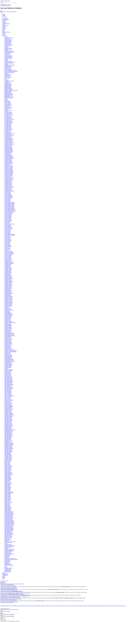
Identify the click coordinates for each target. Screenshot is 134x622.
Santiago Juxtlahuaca (8, 478)
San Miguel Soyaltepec (8, 298)
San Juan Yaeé (7, 247)
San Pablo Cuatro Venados (9, 310)
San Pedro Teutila (7, 346)
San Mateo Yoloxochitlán (9, 278)
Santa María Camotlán (8, 412)
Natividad (6, 99)
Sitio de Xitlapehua (8, 539)
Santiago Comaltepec (8, 470)
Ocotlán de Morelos (8, 104)
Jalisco (4, 30)
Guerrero (4, 28)
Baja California (5, 18)
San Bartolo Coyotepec (8, 144)
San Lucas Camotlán (8, 255)
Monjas (6, 98)
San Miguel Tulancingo (8, 305)
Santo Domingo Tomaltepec (9, 524)
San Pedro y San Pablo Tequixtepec (10, 351)
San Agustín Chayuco (8, 113)
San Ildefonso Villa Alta (9, 183)
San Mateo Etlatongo (8, 271)
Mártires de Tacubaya (8, 93)
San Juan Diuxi (7, 222)
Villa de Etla (7, 557)
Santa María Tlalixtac (8, 449)
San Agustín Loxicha (8, 116)
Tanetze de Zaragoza (8, 542)
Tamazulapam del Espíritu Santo (10, 541)
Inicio (1, 11)
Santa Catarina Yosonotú (9, 387)
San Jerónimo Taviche (8, 189)
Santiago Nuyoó (7, 490)
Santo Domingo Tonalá (8, 525)
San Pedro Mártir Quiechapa (9, 332)
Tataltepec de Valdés (8, 544)
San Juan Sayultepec (8, 240)
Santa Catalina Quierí (8, 376)
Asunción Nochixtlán (8, 42)
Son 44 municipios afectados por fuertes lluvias (8, 585)
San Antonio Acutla (8, 136)
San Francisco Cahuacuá (9, 165)
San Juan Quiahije (8, 238)
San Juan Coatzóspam (8, 216)
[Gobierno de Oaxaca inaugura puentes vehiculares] (9, 590)
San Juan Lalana (7, 232)
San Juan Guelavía (8, 224)
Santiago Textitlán (8, 499)
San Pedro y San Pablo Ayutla (10, 349)
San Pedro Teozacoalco (8, 345)
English (4, 15)
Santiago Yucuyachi (8, 508)
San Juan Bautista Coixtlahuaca (10, 203)
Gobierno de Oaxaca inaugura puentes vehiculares (8, 588)
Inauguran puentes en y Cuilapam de (12, 594)
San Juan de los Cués (8, 220)
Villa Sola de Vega (8, 563)
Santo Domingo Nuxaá (8, 517)
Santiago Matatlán (8, 484)
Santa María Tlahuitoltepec (9, 448)
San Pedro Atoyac (8, 319)
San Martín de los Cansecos (9, 262)
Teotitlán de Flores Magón (9, 546)
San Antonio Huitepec (8, 138)
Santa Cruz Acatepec (8, 389)
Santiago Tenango (8, 495)
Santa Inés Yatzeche (8, 404)
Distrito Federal (5, 25)
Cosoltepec (6, 60)
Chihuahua (4, 22)
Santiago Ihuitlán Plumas (9, 473)
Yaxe (5, 566)
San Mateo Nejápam (8, 272)
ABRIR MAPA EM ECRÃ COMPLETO (7, 614)
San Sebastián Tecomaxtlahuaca (10, 361)
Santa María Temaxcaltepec (9, 444)
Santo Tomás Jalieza (8, 531)
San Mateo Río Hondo (8, 275)
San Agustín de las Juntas (9, 114)
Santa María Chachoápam (9, 413)
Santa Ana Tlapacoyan (8, 373)
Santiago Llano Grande (8, 483)
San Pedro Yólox (7, 353)
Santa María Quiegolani (8, 440)
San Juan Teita (7, 243)
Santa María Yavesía (8, 454)
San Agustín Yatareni (8, 118)
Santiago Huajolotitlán (8, 472)
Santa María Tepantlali (8, 446)
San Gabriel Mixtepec (8, 180)
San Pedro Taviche (8, 344)
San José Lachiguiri (8, 198)
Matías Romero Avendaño (9, 94)
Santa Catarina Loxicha (8, 380)
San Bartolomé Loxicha (8, 148)
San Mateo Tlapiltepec (8, 277)
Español (4, 14)
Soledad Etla (7, 540)
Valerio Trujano (7, 556)
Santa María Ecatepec (8, 422)
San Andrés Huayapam (8, 122)
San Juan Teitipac (7, 244)
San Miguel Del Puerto (8, 287)
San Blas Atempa (7, 153)
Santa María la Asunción (9, 431)
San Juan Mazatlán (8, 233)
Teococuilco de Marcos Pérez (9, 545)
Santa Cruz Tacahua (8, 396)
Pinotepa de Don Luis (8, 105)
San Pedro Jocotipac (8, 330)
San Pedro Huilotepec (8, 325)
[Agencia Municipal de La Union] (15, 605)
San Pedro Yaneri (7, 352)
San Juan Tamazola (8, 242)
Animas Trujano (7, 38)
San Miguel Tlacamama (8, 303)
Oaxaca (4, 11)
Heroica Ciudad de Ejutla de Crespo (11, 70)
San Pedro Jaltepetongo (8, 328)
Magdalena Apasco (8, 82)
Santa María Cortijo (8, 418)
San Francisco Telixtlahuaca (9, 177)
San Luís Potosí (5, 575)
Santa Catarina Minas (8, 382)
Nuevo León (5, 34)
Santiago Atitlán (7, 464)
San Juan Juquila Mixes (8, 227)
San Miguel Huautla (8, 291)
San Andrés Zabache (8, 131)
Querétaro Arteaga (6, 573)
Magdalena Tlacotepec (8, 89)
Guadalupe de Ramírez (8, 66)
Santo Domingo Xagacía (9, 527)
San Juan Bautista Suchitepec (9, 207)
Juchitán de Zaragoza (8, 77)
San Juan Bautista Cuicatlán (9, 204)
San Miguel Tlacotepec (8, 304)
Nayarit (4, 33)
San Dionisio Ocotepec (8, 159)
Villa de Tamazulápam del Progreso (10, 558)
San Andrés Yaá (7, 130)
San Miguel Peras (7, 294)
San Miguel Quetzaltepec (9, 296)
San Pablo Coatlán (8, 309)
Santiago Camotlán (8, 467)
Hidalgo (4, 29)
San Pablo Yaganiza (8, 316)
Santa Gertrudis (7, 401)
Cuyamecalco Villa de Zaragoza (10, 62)
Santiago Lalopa (7, 480)
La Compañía (7, 78)
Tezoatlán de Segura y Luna (9, 550)
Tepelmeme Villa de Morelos (9, 549)
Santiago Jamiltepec (8, 476)
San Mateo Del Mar (8, 270)
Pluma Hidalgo (7, 106)
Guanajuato (4, 27)
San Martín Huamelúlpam (9, 263)
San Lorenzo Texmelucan (9, 253)
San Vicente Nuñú (8, 367)
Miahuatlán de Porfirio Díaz (9, 96)
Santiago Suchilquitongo (9, 492)
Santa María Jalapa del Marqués (10, 429)
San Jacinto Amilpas (8, 184)
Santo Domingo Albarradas (9, 511)
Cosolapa (6, 59)
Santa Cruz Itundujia (8, 392)
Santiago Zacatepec (8, 509)
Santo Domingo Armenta (9, 512)
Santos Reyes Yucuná (8, 537)
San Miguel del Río (8, 288)
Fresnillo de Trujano (8, 65)
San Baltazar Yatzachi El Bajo (9, 143)
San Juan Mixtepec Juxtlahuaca (10, 234)
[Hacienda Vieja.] (111, 605)
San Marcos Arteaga (8, 261)
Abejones (6, 36)
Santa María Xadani (8, 452)
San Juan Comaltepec (8, 218)
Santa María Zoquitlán (8, 459)
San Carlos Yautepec (8, 154)
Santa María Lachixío (8, 432)
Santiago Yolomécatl (8, 506)
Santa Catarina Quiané (8, 383)
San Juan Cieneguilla (8, 215)
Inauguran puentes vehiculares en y (12, 591)
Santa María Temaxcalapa (9, 443)
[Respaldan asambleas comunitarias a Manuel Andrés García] (10, 598)
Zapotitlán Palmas (8, 570)
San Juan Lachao (7, 229)
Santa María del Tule (8, 421)
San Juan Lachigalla (8, 230)
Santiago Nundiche (8, 489)
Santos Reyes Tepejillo (8, 536)
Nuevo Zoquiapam (8, 102)
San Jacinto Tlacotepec (8, 185)
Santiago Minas (7, 486)
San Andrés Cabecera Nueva (9, 119)
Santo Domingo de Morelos (9, 514)
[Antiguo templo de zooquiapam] (89, 605)
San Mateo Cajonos (8, 269)
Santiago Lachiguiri (8, 479)
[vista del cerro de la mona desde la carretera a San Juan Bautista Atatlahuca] (70, 605)
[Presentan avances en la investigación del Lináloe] (9, 601)
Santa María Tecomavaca (9, 442)
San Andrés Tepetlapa (8, 129)
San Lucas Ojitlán (8, 256)
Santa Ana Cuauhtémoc (8, 370)
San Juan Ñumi (7, 236)
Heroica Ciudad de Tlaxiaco (9, 72)
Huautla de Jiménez (8, 74)
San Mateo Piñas (7, 274)
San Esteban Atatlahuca (8, 161)
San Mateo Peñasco (8, 273)
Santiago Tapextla (8, 494)
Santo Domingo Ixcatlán (9, 516)
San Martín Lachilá (8, 265)
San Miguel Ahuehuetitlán (9, 281)
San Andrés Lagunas (8, 124)
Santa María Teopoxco (8, 445)
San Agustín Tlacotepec (8, 117)
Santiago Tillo (7, 501)
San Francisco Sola (8, 176)
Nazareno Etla (7, 100)
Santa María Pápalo (8, 437)
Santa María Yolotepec (8, 455)
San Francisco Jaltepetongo (9, 172)
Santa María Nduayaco (8, 435)
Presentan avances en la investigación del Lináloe (8, 599)
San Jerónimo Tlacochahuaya (9, 190)
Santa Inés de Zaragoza (8, 402)
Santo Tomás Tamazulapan (9, 534)
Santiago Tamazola (8, 493)
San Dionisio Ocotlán (8, 160)
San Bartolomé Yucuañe (9, 150)
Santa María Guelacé (8, 423)
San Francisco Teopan (8, 178)
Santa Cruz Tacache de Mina (9, 395)
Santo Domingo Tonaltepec (9, 526)
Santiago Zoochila (8, 510)
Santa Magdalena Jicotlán (9, 409)
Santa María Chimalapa (8, 416)
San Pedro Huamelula (8, 324)
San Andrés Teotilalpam (9, 128)
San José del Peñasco (8, 194)
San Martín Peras (7, 266)
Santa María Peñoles (8, 438)
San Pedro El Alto (8, 323)
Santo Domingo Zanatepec (9, 530)
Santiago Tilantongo (8, 500)
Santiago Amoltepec (8, 460)
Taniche (6, 543)
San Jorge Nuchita (8, 191)
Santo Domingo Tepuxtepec (9, 522)
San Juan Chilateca (8, 214)
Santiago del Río (7, 471)
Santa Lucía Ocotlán (8, 408)
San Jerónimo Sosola (8, 188)
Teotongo (6, 548)
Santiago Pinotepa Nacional (9, 491)
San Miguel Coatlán (8, 286)
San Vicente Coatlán (8, 365)
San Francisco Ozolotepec (9, 175)
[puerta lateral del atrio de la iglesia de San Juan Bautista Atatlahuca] (32, 605)
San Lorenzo (7, 250)
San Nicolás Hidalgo (8, 308)
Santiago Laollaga (8, 481)
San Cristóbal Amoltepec (9, 156)
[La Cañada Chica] (47, 605)
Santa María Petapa (8, 439)
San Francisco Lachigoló (9, 173)
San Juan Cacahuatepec (8, 212)
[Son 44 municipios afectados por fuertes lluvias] (8, 587)
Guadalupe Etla (7, 67)
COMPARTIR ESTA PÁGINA (5, 5)
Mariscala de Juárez (8, 92)
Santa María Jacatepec (8, 428)
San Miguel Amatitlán (8, 283)
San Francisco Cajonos (8, 166)
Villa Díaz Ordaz (7, 561)
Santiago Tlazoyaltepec (8, 502)
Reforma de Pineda (8, 108)
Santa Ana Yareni (7, 374)
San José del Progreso (8, 195)
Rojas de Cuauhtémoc (8, 110)
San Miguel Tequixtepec (9, 301)
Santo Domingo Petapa (8, 519)
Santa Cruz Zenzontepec (9, 400)
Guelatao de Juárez (8, 68)
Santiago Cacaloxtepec (8, 466)
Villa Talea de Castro (8, 564)
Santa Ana (6, 368)
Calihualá (6, 47)
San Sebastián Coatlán (8, 357)
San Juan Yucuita (7, 249)
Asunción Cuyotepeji (8, 40)
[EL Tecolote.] (117, 605)
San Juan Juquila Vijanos (9, 228)
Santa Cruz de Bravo (8, 391)
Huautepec (6, 73)
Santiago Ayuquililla (8, 465)
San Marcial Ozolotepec (9, 260)
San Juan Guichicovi (8, 225)
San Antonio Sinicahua (8, 140)
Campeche (4, 20)
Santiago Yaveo (7, 505)
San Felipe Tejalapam (8, 163)
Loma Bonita (7, 81)
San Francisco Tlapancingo (9, 179)
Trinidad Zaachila (7, 554)
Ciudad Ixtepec (7, 53)
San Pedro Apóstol (8, 318)
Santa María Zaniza (8, 458)
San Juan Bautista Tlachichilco (10, 208)
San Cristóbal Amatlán (8, 155)
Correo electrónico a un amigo (5, 4)
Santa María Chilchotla (8, 415)
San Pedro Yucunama (8, 354)
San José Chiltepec (8, 193)
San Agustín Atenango (8, 112)
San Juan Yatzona (7, 248)
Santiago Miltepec (8, 485)
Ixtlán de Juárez (7, 76)
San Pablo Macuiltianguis (9, 314)
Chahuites (6, 49)
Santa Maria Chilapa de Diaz (9, 414)
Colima (4, 24)
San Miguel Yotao (8, 306)
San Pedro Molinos (8, 336)
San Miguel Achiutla (8, 280)
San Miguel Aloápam (8, 282)
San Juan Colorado (8, 217)
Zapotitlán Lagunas (8, 569)
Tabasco (4, 578)
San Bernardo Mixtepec (8, 152)
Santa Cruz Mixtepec (8, 393)
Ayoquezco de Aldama (8, 45)
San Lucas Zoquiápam (8, 258)
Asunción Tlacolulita (8, 44)
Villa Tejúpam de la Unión (9, 565)
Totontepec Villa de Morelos (9, 553)
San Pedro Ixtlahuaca (8, 327)
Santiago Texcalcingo (8, 498)
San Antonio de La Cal (8, 137)
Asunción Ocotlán (8, 43)
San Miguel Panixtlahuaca (9, 293)
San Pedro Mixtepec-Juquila (9, 334)
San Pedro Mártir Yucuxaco (9, 333)
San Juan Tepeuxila (8, 245)
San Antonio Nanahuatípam (9, 139)
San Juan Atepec (7, 201)
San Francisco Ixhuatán (8, 171)
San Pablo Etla (7, 311)
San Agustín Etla (7, 115)
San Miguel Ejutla (8, 289)
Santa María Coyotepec (8, 419)
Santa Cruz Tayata (8, 397)
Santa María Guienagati (8, 424)
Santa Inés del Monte (8, 403)
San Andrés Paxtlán (8, 126)
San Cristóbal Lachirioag (9, 157)
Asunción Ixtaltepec (8, 41)
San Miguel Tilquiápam (8, 302)
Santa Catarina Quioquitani (9, 384)
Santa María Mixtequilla (9, 433)
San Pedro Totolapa (8, 348)
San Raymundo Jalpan (8, 355)
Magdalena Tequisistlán (8, 88)
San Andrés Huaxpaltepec (9, 121)
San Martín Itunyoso (8, 264)
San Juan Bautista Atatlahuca (11, 11)
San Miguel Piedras (8, 295)
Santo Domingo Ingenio (9, 515)
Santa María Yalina (8, 453)
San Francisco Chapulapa (9, 167)
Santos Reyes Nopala (8, 535)
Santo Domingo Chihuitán (9, 513)
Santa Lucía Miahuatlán (8, 406)
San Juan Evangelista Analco (9, 223)
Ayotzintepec (7, 46)
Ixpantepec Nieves (8, 75)
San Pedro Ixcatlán (8, 326)
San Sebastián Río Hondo (9, 360)
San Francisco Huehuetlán (9, 170)
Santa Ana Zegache (8, 375)
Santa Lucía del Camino (9, 405)
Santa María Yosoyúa (8, 456)
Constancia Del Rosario (8, 58)
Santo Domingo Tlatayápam (9, 523)
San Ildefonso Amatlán (8, 181)
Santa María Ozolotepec (9, 436)
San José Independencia (9, 197)
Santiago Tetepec (7, 497)
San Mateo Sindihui (8, 276)
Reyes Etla (6, 109)
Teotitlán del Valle (8, 547)
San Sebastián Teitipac (8, 362)
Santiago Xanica (7, 503)
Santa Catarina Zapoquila (9, 388)
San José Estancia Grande (9, 196)
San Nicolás (7, 307)
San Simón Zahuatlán (8, 364)
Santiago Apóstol (7, 462)
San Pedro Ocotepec (8, 339)
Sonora (4, 577)
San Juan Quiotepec (8, 239)
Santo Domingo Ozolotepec (9, 518)
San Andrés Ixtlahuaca (8, 123)
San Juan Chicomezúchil (9, 213)
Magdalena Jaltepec (8, 83)
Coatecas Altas (7, 54)
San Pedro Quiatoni (8, 341)
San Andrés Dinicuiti (8, 120)
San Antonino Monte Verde (9, 135)
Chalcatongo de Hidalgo (9, 50)
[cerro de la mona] (54, 605)
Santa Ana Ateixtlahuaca (9, 369)
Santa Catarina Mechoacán (9, 381)
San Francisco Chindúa (8, 168)
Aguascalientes (5, 17)
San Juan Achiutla (8, 200)
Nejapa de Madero (8, 101)
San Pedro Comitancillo (8, 321)
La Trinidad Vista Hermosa (9, 80)
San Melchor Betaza (8, 279)
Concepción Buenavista (8, 56)
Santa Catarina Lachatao (9, 379)
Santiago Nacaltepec (8, 487)
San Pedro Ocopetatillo (8, 338)
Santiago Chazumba (8, 468)
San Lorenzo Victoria (8, 254)
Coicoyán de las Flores (8, 55)
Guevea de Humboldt (8, 69)
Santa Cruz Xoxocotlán (8, 399)
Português (4, 16)
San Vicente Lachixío (8, 366)
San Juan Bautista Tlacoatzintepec (10, 209)
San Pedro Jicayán (8, 329)
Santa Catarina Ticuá (8, 386)
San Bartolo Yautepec (8, 146)
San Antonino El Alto (8, 134)
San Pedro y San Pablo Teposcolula (10, 350)
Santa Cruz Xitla (7, 398)
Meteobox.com (2, 582)
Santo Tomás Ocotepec (8, 533)
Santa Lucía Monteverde (9, 407)
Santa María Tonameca (8, 450)
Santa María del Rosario (9, 420)
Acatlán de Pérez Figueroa (9, 37)
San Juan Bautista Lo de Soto (9, 206)
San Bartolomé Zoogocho (9, 151)
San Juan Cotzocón (8, 219)
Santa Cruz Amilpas (8, 390)
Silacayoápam (7, 538)
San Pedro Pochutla (8, 340)
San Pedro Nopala (8, 337)
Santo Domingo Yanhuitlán (9, 528)
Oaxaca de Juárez (7, 103)
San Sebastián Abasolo (8, 356)
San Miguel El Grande (8, 290)
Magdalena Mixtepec (8, 84)
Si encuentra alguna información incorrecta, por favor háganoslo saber (12, 583)
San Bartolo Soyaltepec (8, 145)
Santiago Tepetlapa (8, 496)
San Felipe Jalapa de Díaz (9, 162)
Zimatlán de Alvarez (8, 571)
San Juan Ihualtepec (8, 226)
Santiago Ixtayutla (8, 475)
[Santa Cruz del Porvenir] (4, 605)
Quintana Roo (5, 574)
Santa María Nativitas (8, 434)
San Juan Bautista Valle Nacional (10, 211)
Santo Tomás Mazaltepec (9, 532)
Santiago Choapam (8, 469)
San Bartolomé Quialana (9, 149)
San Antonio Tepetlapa (8, 141)
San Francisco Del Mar (8, 169)
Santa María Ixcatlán (8, 427)
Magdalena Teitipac (8, 87)
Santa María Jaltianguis (8, 430)
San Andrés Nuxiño (8, 125)
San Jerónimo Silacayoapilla (9, 187)
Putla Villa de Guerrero (8, 107)
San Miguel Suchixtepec (9, 299)
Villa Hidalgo (7, 562)
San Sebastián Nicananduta (9, 359)
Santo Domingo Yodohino (9, 529)
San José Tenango (8, 199)
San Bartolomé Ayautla (8, 147)
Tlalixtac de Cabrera (8, 552)
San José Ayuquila (8, 192)
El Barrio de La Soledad (9, 63)
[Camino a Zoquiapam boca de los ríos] (101, 605)
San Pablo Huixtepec (8, 313)
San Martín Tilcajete (8, 267)
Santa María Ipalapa (8, 426)
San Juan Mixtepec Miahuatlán (10, 235)
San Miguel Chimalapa (8, 285)
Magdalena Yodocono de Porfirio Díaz (11, 90)
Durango (4, 26)
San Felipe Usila (7, 164)
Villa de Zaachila (7, 560)
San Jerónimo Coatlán (8, 186)
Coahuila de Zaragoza (6, 23)
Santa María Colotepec (8, 417)
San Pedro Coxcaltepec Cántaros (10, 322)
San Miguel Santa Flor (8, 297)
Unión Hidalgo (7, 555)
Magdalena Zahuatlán (8, 91)
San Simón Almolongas (8, 363)
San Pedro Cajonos (8, 320)
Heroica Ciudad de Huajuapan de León (11, 71)
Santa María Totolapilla (8, 451)
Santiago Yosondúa (8, 507)
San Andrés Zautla (8, 132)
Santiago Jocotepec (8, 477)
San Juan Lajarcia (7, 231)
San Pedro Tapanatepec (8, 343)
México (4, 31)
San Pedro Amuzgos (8, 317)
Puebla (4, 572)
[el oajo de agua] (123, 605)
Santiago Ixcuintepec (8, 474)
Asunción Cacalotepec (8, 39)
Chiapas (4, 21)
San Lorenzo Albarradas (9, 251)
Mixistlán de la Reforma (9, 97)
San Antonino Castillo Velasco (10, 133)
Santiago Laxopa (7, 482)
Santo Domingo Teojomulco (9, 521)
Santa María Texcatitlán (8, 447)
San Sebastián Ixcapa (8, 358)
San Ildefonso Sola (8, 182)
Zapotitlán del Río (8, 568)
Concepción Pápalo (8, 57)
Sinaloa (4, 576)
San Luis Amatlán (8, 259)
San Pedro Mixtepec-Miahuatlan (10, 335)
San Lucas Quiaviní (8, 257)
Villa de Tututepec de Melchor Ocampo (11, 559)
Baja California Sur (6, 19)
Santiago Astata (7, 463)
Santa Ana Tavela (7, 372)
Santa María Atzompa (8, 411)
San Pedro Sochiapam (8, 342)
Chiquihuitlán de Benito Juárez (10, 51)
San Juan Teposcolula (8, 246)
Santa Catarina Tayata (8, 385)
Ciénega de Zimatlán (8, 52)
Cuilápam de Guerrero (8, 61)
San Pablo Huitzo (7, 312)
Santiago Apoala (7, 461)
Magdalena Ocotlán (8, 85)
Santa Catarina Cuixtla (8, 377)
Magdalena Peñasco (8, 86)
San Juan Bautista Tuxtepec (9, 210)
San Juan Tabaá (7, 241)
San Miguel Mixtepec (8, 292)
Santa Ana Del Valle (8, 371)
